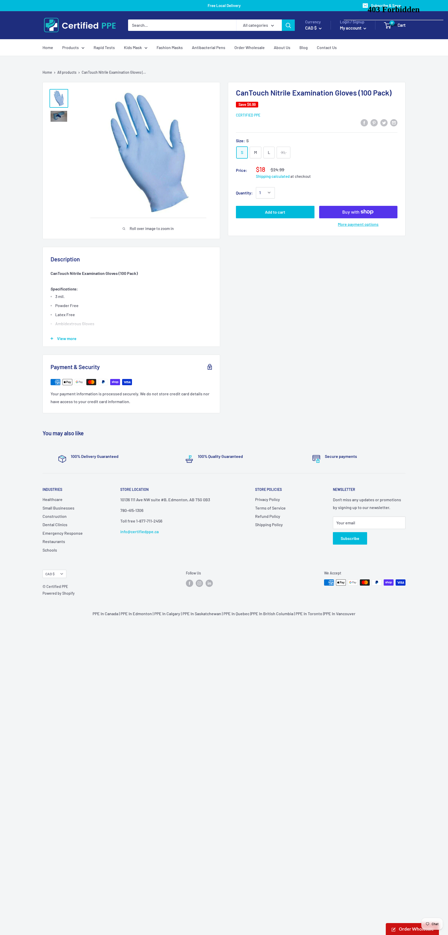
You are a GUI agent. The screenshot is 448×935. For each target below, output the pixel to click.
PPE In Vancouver (339, 613)
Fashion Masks (170, 47)
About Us (282, 47)
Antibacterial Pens (208, 47)
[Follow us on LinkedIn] (209, 583)
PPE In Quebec (236, 613)
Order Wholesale (249, 47)
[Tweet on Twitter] (384, 122)
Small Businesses (58, 507)
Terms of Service (270, 507)
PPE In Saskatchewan (202, 613)
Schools (50, 549)
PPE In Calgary (167, 613)
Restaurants (54, 541)
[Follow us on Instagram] (199, 583)
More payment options (358, 223)
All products (66, 72)
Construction (55, 516)
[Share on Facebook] (364, 122)
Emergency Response (63, 533)
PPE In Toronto (309, 613)
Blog (303, 47)
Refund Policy (267, 516)
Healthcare (52, 499)
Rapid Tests (104, 47)
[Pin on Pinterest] (374, 122)
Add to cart (275, 211)
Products (70, 47)
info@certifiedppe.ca (139, 531)
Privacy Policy (267, 499)
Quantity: (244, 192)
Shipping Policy (269, 524)
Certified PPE (248, 115)
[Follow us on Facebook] (189, 583)
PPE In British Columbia (272, 613)
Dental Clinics (55, 524)
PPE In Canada (105, 613)
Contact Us (327, 47)
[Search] (288, 25)
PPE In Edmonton (136, 613)
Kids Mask (133, 47)
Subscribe (350, 538)
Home (48, 47)
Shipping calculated (273, 176)
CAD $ (50, 574)
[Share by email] (393, 122)
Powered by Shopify (59, 593)
